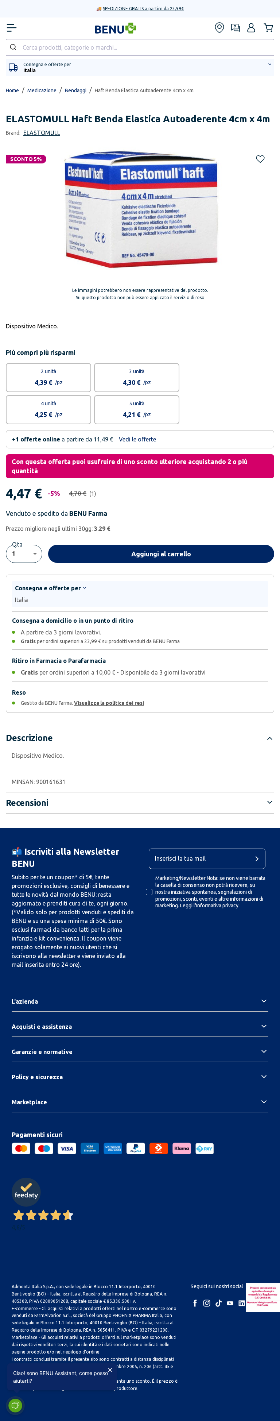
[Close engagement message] (110, 1370)
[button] (15, 1405)
